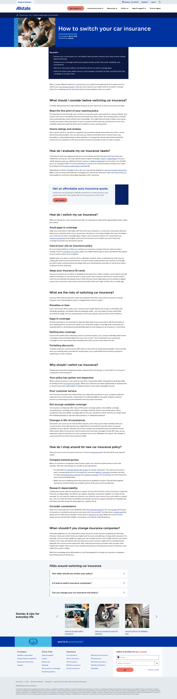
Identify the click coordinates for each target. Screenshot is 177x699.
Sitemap (45, 665)
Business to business (25, 662)
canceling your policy (71, 251)
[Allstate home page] (23, 8)
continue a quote (153, 670)
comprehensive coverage (70, 475)
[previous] (57, 616)
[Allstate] (17, 15)
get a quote (60, 200)
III (95, 501)
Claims (44, 658)
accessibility (48, 681)
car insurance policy (67, 87)
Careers (20, 665)
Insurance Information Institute (75, 166)
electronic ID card (95, 514)
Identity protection (98, 665)
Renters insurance (73, 665)
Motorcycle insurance (99, 655)
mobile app (118, 512)
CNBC (62, 314)
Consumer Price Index (71, 383)
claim (79, 538)
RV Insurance (96, 658)
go (125, 670)
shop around (96, 452)
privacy (27, 681)
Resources (24, 15)
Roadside (94, 668)
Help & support (47, 655)
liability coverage (102, 472)
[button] (25, 2)
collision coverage (91, 475)
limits (103, 159)
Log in (153, 2)
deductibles (112, 159)
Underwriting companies (26, 658)
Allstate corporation (25, 655)
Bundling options (48, 672)
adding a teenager (98, 161)
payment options (96, 510)
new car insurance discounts (115, 170)
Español (145, 2)
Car (30, 15)
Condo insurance (73, 668)
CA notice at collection (37, 681)
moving (85, 161)
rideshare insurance (97, 415)
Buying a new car (61, 161)
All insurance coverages (51, 668)
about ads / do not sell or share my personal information (70, 681)
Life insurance (71, 662)
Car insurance (71, 655)
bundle (114, 510)
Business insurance (98, 662)
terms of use (19, 681)
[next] (156, 616)
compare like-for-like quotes (77, 470)
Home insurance (72, 658)
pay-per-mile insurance (78, 415)
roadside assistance (60, 415)
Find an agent (155, 8)
